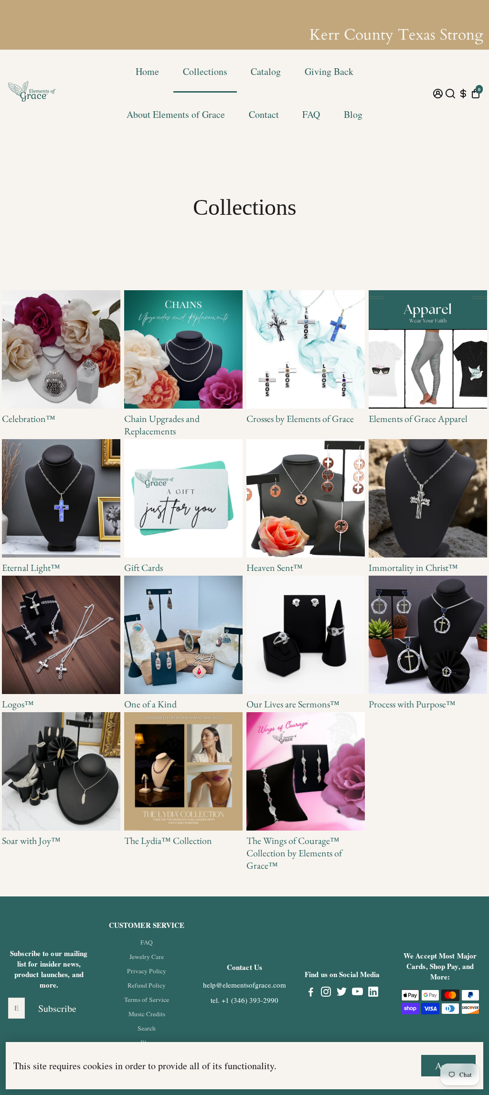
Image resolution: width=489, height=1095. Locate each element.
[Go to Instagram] (326, 993)
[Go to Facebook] (311, 993)
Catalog (266, 71)
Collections (205, 71)
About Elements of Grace (176, 114)
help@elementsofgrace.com (244, 985)
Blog (353, 114)
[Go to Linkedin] (373, 993)
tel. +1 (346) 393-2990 (244, 1000)
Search (147, 1028)
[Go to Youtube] (357, 993)
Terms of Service (146, 999)
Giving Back (329, 71)
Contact (264, 114)
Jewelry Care (146, 956)
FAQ (311, 114)
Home (147, 71)
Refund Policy (147, 985)
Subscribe (57, 1008)
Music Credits (146, 1014)
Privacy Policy (146, 971)
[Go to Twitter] (342, 993)
